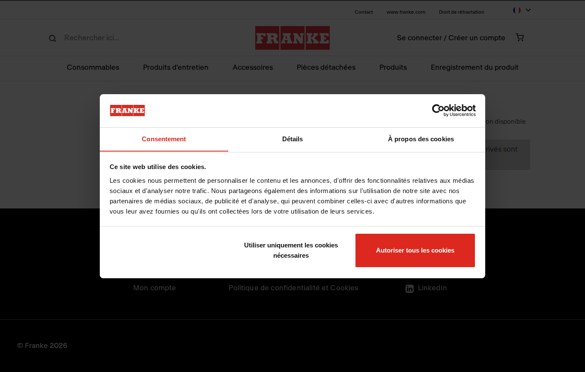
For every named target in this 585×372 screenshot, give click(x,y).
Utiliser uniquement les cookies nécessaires (291, 250)
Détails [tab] (292, 138)
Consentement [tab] (164, 138)
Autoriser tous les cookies (415, 250)
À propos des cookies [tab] (421, 138)
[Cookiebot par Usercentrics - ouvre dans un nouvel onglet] (438, 110)
